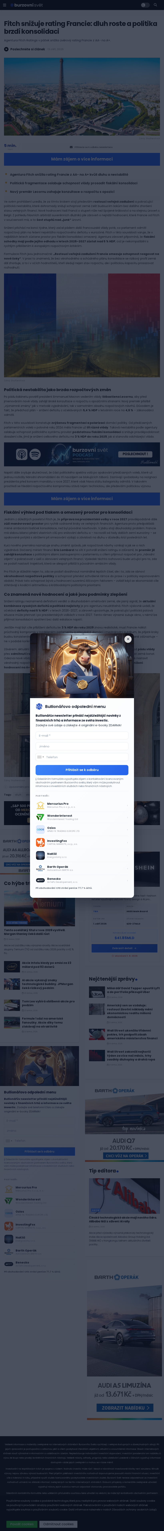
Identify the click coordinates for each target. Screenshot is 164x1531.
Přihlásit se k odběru (82, 770)
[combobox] (40, 757)
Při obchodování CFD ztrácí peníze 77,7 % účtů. (64, 888)
